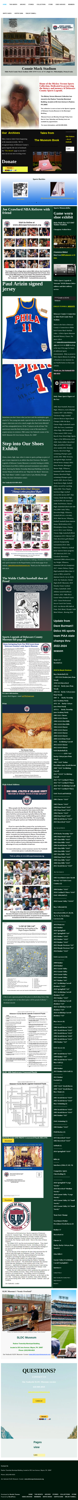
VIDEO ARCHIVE (27, 1497)
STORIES (55, 1494)
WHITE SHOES (47, 1497)
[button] (4, 192)
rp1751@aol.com (28, 696)
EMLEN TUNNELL (70, 1497)
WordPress (12, 1497)
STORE (74, 1494)
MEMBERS (37, 1497)
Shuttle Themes (15, 1494)
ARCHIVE (48, 1494)
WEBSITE (71, 306)
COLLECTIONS (65, 1494)
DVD (67, 345)
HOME (31, 1494)
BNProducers (66, 255)
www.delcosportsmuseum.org (19, 565)
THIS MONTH (38, 1494)
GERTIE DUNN (58, 1497)
